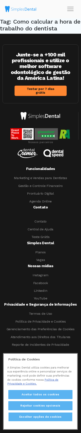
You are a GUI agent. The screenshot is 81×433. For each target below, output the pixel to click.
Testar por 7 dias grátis (40, 90)
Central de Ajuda (40, 229)
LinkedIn (40, 291)
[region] (40, 391)
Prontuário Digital (40, 193)
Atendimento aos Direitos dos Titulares (40, 337)
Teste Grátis (40, 237)
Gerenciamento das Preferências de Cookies (41, 329)
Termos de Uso (40, 314)
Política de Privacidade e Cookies (40, 321)
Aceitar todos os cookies (40, 394)
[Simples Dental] (20, 9)
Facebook (40, 283)
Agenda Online (40, 201)
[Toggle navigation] (70, 9)
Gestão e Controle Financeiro (40, 186)
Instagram (40, 275)
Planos (40, 252)
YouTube (40, 298)
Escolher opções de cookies (40, 416)
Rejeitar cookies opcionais (40, 405)
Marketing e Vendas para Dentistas (40, 178)
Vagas (40, 260)
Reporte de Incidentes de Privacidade (40, 345)
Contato (40, 221)
